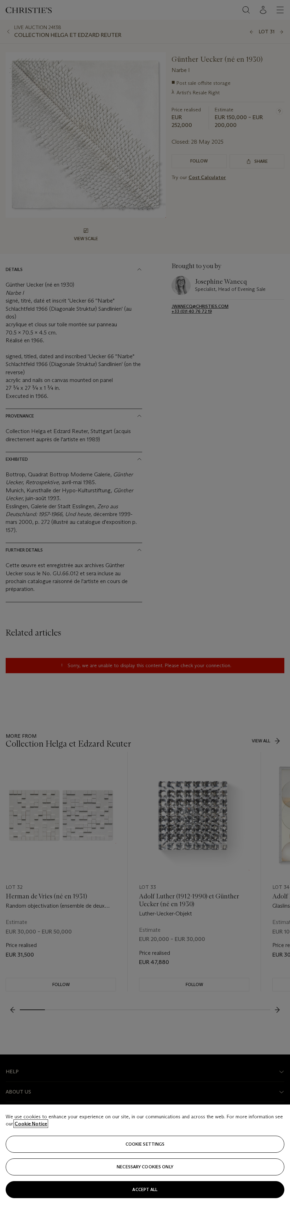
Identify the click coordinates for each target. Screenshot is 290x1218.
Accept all (144, 1189)
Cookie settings (145, 1144)
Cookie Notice (30, 1123)
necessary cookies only (145, 1166)
